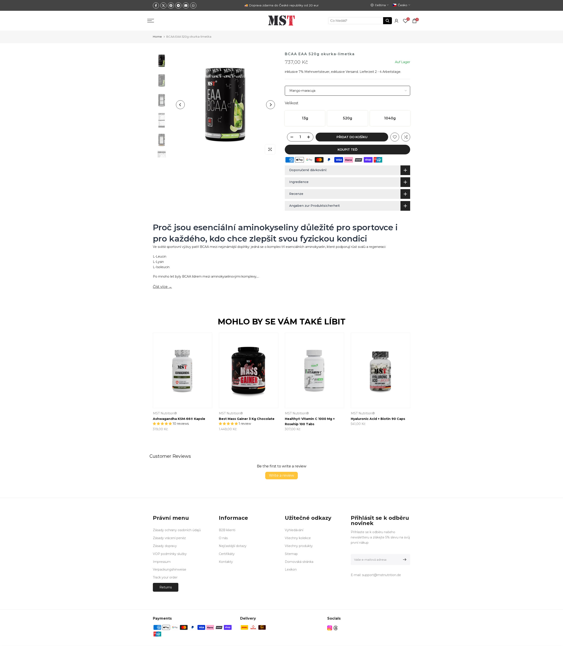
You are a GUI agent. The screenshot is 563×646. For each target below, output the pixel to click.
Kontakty (226, 562)
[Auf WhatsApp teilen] (193, 5)
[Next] (270, 104)
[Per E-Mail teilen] (186, 5)
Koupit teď (348, 150)
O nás (223, 538)
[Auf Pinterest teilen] (171, 5)
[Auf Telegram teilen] (178, 5)
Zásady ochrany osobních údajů (177, 530)
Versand (352, 72)
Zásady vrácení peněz (169, 538)
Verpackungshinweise (169, 569)
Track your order (165, 577)
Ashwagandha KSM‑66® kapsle (179, 419)
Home (157, 36)
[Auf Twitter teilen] (163, 5)
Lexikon (291, 569)
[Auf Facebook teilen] (156, 5)
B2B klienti (227, 530)
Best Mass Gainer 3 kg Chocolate (246, 419)
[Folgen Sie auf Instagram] (329, 628)
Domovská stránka (299, 562)
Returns (165, 587)
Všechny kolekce (298, 538)
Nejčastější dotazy (233, 546)
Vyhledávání (294, 530)
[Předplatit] (404, 559)
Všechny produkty (299, 546)
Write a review (281, 475)
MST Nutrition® (165, 413)
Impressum (162, 562)
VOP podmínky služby (170, 554)
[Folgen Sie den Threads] (335, 628)
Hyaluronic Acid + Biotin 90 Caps (378, 419)
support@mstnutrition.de (381, 575)
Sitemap (291, 554)
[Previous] (180, 104)
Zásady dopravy (165, 546)
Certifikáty (227, 554)
